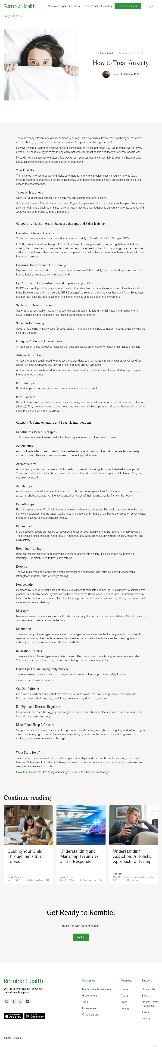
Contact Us (148, 989)
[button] (56, 6)
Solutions (74, 6)
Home (124, 989)
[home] (19, 6)
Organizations (90, 1014)
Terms (145, 1012)
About (124, 995)
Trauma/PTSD (67, 876)
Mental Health (106, 53)
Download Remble (27, 772)
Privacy (146, 1018)
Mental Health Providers (96, 989)
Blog (6, 16)
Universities (89, 1008)
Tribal (85, 1002)
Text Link (18, 16)
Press (124, 1002)
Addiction (117, 873)
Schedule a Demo (128, 6)
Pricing (125, 1008)
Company (106, 6)
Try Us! (81, 937)
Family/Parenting (15, 876)
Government (89, 995)
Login (149, 6)
